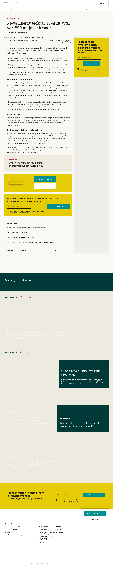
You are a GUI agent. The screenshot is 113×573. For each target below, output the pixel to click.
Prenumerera (92, 9)
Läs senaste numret (45, 179)
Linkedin (59, 526)
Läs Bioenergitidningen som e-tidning (47, 533)
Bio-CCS (28, 9)
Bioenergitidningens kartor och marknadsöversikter (46, 538)
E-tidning (84, 9)
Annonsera (100, 9)
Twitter (58, 529)
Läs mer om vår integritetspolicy (19, 212)
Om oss (106, 9)
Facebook (59, 532)
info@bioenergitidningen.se (15, 535)
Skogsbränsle (13, 9)
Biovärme (21, 9)
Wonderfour (44, 563)
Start (6, 9)
